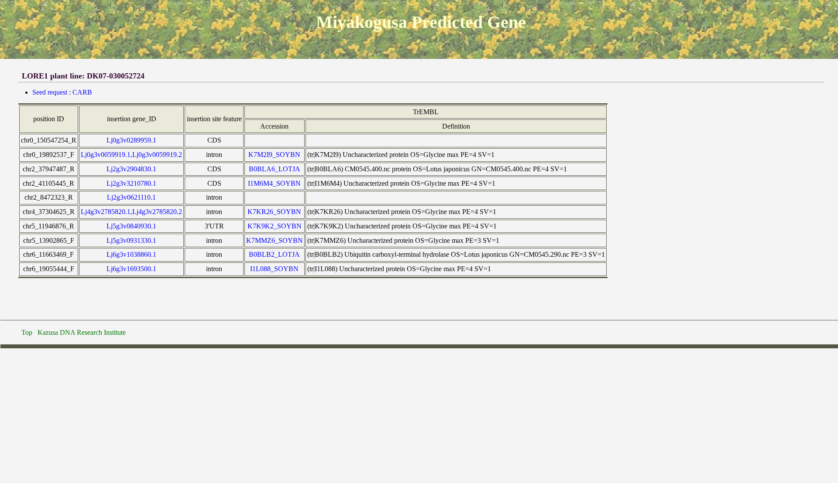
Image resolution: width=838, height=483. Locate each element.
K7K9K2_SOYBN (274, 226)
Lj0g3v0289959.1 (131, 140)
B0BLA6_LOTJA (274, 169)
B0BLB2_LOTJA (274, 254)
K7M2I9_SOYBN (274, 154)
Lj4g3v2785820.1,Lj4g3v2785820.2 (131, 211)
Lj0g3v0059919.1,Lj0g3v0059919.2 (131, 154)
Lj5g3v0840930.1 (131, 226)
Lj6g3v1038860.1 (131, 254)
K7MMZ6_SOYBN (274, 240)
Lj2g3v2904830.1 (131, 169)
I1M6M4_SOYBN (274, 183)
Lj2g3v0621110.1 (131, 197)
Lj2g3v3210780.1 (131, 183)
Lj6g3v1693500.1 (131, 268)
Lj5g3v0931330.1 (131, 240)
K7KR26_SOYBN (274, 211)
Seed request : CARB (62, 92)
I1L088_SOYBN (274, 268)
